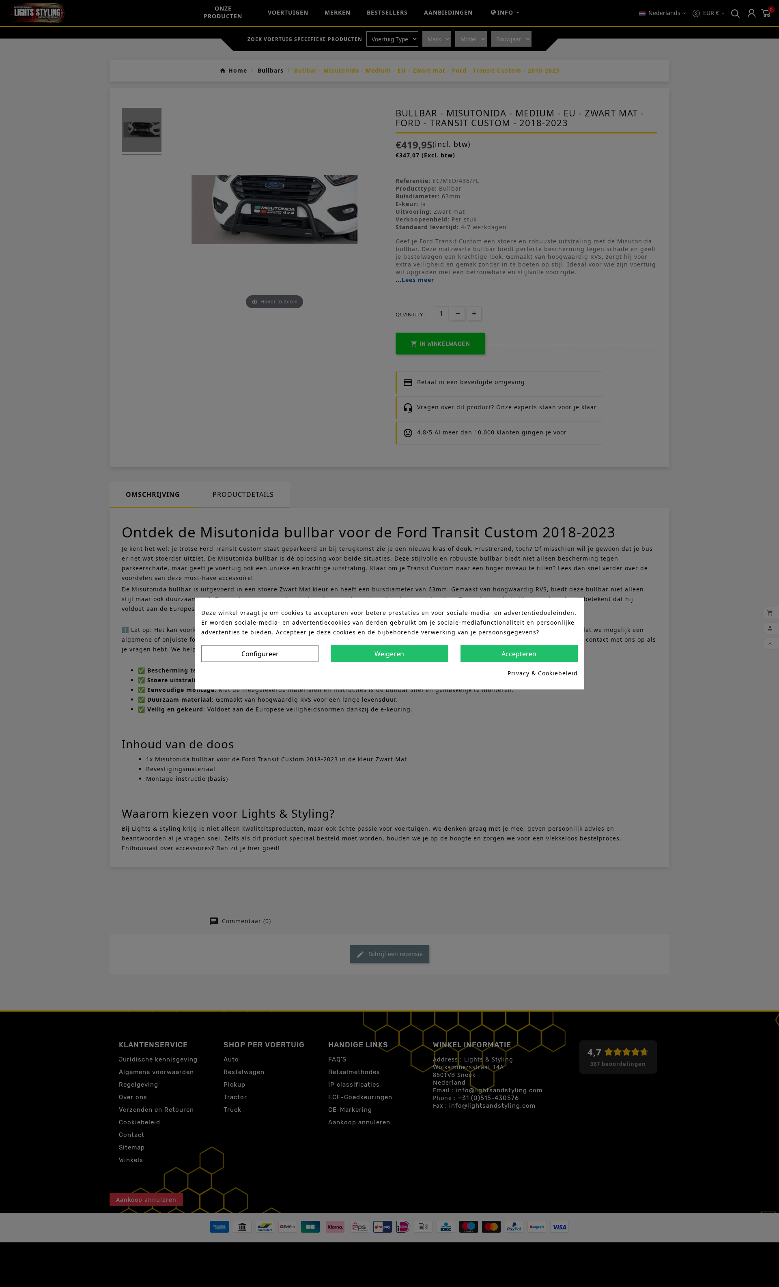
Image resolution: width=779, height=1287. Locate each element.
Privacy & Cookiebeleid (543, 673)
